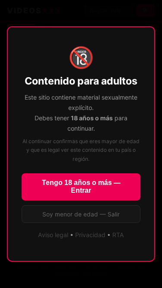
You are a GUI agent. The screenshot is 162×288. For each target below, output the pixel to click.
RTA (118, 234)
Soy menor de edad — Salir (81, 214)
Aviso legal (53, 234)
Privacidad (90, 234)
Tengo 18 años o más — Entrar (81, 186)
